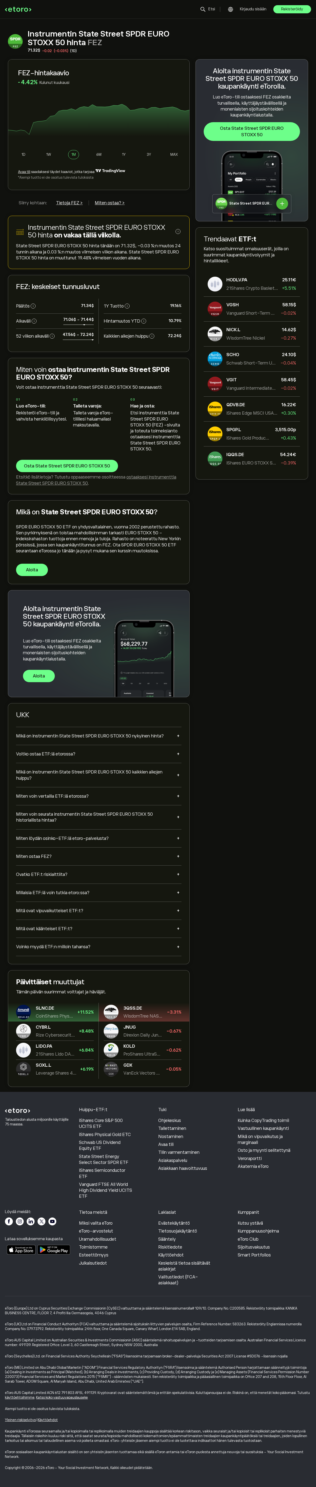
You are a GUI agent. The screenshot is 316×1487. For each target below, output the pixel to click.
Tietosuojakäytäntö (177, 1231)
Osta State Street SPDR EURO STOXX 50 (252, 131)
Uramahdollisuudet (97, 1239)
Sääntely (167, 1239)
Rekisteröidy (292, 9)
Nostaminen (170, 1136)
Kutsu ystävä (250, 1223)
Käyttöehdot (171, 1255)
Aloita (32, 569)
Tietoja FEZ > (69, 202)
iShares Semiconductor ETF (102, 1173)
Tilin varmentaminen (178, 1152)
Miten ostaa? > (110, 202)
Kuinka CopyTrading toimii (263, 1120)
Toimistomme (93, 1247)
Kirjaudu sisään (253, 9)
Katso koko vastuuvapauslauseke (62, 1397)
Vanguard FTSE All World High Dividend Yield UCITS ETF (105, 1190)
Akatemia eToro (253, 1166)
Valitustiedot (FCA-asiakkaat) (178, 1280)
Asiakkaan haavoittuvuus (182, 1168)
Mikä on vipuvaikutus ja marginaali (260, 1139)
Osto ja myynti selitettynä (264, 1150)
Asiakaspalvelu (172, 1160)
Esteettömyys (93, 1255)
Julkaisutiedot (93, 1263)
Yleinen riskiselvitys (20, 1420)
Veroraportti (250, 1158)
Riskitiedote (170, 1247)
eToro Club (248, 1239)
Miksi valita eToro (96, 1223)
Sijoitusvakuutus (254, 1247)
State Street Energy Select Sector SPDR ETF (103, 1159)
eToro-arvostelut (96, 1231)
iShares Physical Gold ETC (105, 1134)
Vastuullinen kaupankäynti (263, 1128)
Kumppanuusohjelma (258, 1231)
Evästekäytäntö (174, 1223)
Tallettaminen (172, 1128)
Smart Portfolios (254, 1255)
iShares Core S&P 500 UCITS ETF (101, 1123)
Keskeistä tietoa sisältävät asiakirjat (184, 1266)
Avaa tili (24, 172)
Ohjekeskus (169, 1120)
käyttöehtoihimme (20, 1397)
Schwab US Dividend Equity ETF (99, 1145)
